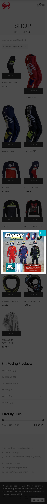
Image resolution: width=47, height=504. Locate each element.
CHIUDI (42, 233)
